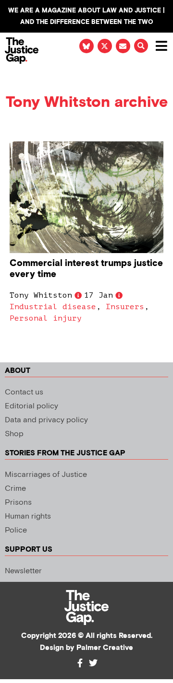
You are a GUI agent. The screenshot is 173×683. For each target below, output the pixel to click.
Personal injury (46, 318)
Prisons (18, 503)
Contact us (24, 392)
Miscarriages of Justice (46, 475)
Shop (14, 434)
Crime (15, 489)
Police (16, 530)
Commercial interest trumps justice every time (86, 268)
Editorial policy (31, 406)
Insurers (125, 306)
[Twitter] (93, 663)
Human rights (28, 516)
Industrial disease (53, 306)
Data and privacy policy (46, 420)
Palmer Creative (104, 647)
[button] (141, 45)
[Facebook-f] (79, 663)
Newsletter (23, 571)
